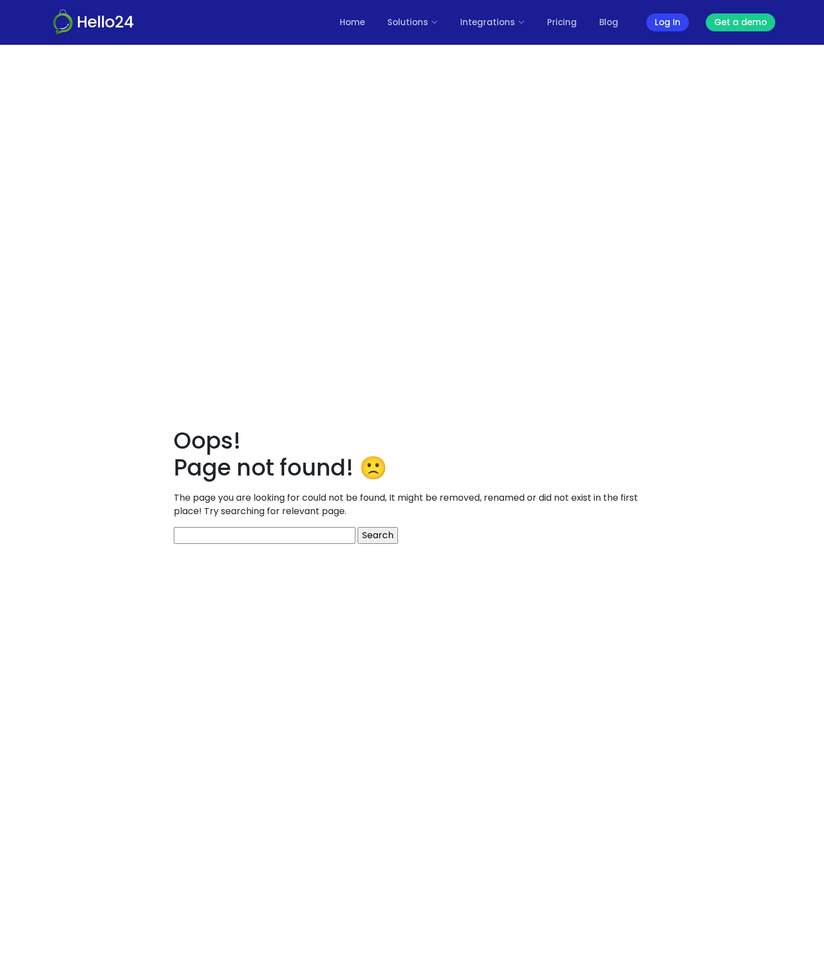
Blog (608, 22)
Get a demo (740, 22)
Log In (668, 22)
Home (352, 22)
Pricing (562, 22)
